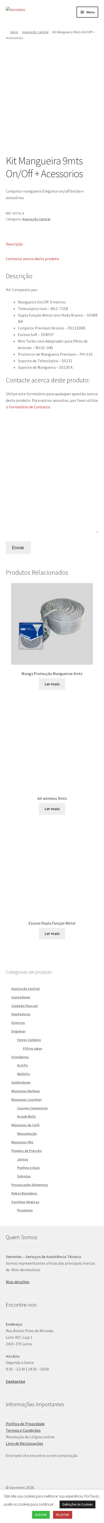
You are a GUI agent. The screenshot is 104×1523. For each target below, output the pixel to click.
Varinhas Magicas (25, 1202)
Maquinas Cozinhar (26, 1099)
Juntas (22, 1159)
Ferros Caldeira (29, 1040)
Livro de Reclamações (24, 1443)
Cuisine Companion (32, 1108)
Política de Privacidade (25, 1423)
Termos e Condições (23, 1430)
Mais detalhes (18, 1281)
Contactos (15, 1381)
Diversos (18, 1022)
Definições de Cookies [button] (77, 1504)
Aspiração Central (35, 32)
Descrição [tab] (14, 244)
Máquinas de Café (25, 1125)
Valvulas (24, 1176)
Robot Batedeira (24, 1193)
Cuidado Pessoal (24, 1005)
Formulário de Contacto (29, 406)
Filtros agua (32, 1048)
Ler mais (52, 683)
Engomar (18, 1031)
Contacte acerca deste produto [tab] (32, 258)
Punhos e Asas (28, 1167)
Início (14, 32)
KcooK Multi (26, 1116)
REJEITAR (62, 1515)
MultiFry (23, 1074)
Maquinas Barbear (25, 1091)
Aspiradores (20, 997)
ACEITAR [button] (41, 1515)
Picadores (25, 1210)
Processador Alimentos (29, 1184)
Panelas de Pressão (26, 1150)
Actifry (22, 1065)
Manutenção (27, 1133)
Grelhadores (21, 1082)
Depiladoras (21, 1014)
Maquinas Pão (22, 1142)
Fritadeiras (20, 1057)
